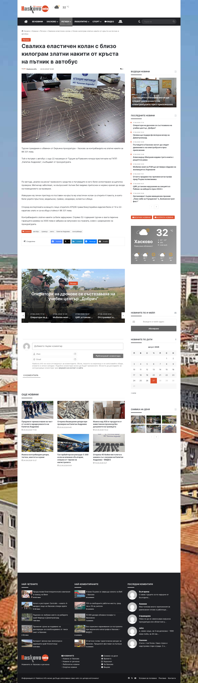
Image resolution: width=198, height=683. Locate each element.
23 (173, 375)
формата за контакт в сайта (71, 368)
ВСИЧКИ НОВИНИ (142, 217)
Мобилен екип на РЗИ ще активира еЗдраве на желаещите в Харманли (73, 296)
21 (160, 375)
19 (147, 375)
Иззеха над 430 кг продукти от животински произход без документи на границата (107, 424)
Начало (26, 31)
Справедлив (145, 616)
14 (160, 369)
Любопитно (80, 21)
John (141, 628)
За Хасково (108, 664)
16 (173, 369)
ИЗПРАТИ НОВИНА (164, 217)
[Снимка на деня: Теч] (153, 419)
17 (134, 375)
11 (140, 369)
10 (134, 369)
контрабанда (77, 231)
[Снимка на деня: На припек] (169, 419)
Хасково (51, 21)
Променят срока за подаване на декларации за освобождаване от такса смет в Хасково (50, 629)
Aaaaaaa (143, 604)
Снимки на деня (110, 656)
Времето (107, 659)
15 (167, 369)
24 (134, 380)
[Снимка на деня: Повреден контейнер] (138, 429)
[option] (73, 296)
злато (52, 231)
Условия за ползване (148, 678)
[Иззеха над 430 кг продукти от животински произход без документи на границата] (109, 410)
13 (154, 369)
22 (167, 375)
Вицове (106, 667)
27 (154, 380)
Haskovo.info (31, 69)
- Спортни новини (69, 667)
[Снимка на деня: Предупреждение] (169, 429)
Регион (65, 21)
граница (44, 231)
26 (147, 380)
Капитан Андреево (63, 231)
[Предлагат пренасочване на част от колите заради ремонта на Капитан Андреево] (37, 410)
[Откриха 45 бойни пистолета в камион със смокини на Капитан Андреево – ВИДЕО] (109, 443)
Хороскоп (107, 661)
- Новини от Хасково (70, 659)
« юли (133, 393)
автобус (36, 231)
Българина (144, 591)
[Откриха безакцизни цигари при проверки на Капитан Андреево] (73, 410)
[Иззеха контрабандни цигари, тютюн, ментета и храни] (37, 443)
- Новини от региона (70, 661)
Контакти (172, 678)
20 (154, 375)
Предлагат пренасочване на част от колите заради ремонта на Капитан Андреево (37, 424)
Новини (38, 21)
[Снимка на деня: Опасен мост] (138, 419)
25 (141, 380)
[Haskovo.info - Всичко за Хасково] (35, 9)
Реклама (162, 678)
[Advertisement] (73, 480)
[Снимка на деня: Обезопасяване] (153, 429)
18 (141, 375)
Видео (110, 21)
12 (147, 369)
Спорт (96, 21)
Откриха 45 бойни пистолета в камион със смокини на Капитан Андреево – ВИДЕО (108, 457)
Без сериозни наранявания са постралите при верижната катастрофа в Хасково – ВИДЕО (104, 629)
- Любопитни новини (70, 664)
